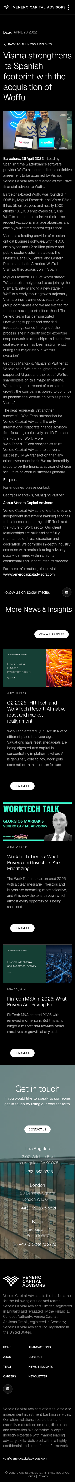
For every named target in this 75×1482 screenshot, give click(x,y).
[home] (34, 7)
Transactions (40, 1347)
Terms (31, 1476)
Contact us (37, 1129)
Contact (35, 1357)
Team (7, 1366)
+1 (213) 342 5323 (37, 1171)
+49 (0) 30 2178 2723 (37, 1244)
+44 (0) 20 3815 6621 (37, 1208)
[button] (69, 7)
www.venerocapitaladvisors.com (29, 574)
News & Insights (41, 1366)
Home (7, 1347)
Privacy (43, 1476)
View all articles (51, 634)
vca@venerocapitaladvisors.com (25, 1458)
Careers (9, 1376)
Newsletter (38, 1376)
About (8, 1357)
